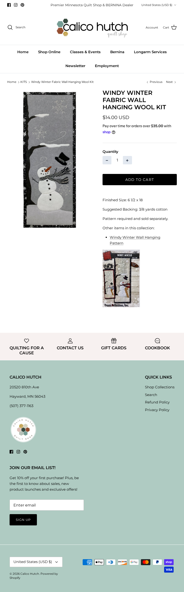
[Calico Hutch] (92, 27)
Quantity (110, 151)
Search (151, 394)
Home (23, 52)
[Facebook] (9, 5)
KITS (23, 82)
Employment (107, 65)
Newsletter (75, 65)
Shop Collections (159, 387)
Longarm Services (150, 52)
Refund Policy (157, 402)
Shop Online (49, 52)
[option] (49, 159)
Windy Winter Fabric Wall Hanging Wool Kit (62, 82)
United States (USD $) (156, 5)
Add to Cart (139, 179)
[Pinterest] (22, 5)
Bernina (117, 52)
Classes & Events (85, 52)
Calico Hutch (29, 573)
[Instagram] (15, 5)
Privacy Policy (157, 410)
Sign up (23, 520)
